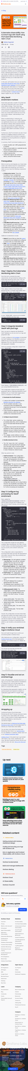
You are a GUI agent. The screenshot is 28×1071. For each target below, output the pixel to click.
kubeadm (6, 180)
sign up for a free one (13, 198)
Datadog (3, 980)
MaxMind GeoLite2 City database (12, 402)
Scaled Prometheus (19, 937)
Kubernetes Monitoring (6, 936)
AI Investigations (5, 956)
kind (13, 181)
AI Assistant (4, 928)
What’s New (4, 958)
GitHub (16, 969)
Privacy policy (17, 913)
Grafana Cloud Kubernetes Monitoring (13, 203)
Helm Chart (6, 201)
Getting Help (18, 1002)
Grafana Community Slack (11, 734)
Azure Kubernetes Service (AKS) (13, 188)
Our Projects (18, 967)
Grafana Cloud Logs (6, 639)
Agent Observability (5, 930)
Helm (8, 243)
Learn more (23, 1)
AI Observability (19, 921)
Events (2, 996)
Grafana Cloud (15, 91)
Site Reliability (18, 943)
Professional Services (20, 1004)
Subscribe (22, 909)
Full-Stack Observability (21, 923)
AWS (2, 972)
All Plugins (3, 969)
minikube (11, 180)
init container (16, 337)
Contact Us (17, 1000)
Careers (17, 991)
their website (15, 232)
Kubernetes (4, 978)
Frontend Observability (6, 944)
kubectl (23, 238)
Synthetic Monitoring (6, 946)
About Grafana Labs (20, 989)
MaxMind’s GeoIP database (8, 85)
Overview (3, 921)
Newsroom (17, 996)
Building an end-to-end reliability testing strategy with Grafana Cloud (14, 800)
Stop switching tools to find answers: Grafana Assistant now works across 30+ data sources (12, 823)
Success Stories (19, 998)
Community (3, 994)
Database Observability (6, 942)
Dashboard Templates (20, 974)
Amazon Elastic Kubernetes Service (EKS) (14, 186)
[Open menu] (25, 4)
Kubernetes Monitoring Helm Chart (10, 83)
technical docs (20, 731)
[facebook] (5, 47)
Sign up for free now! (20, 742)
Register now (13, 1068)
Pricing (2, 923)
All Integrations (4, 967)
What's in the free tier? (6, 926)
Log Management (19, 945)
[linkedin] (9, 47)
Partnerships (18, 994)
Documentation (4, 989)
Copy (24, 284)
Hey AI (16, 1007)
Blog (4, 10)
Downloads (17, 972)
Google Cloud (4, 974)
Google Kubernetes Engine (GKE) (14, 185)
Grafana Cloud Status (6, 961)
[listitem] (6, 749)
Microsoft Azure (5, 976)
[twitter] (2, 47)
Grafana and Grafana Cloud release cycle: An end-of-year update (13, 779)
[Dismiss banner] (26, 1050)
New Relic (3, 983)
